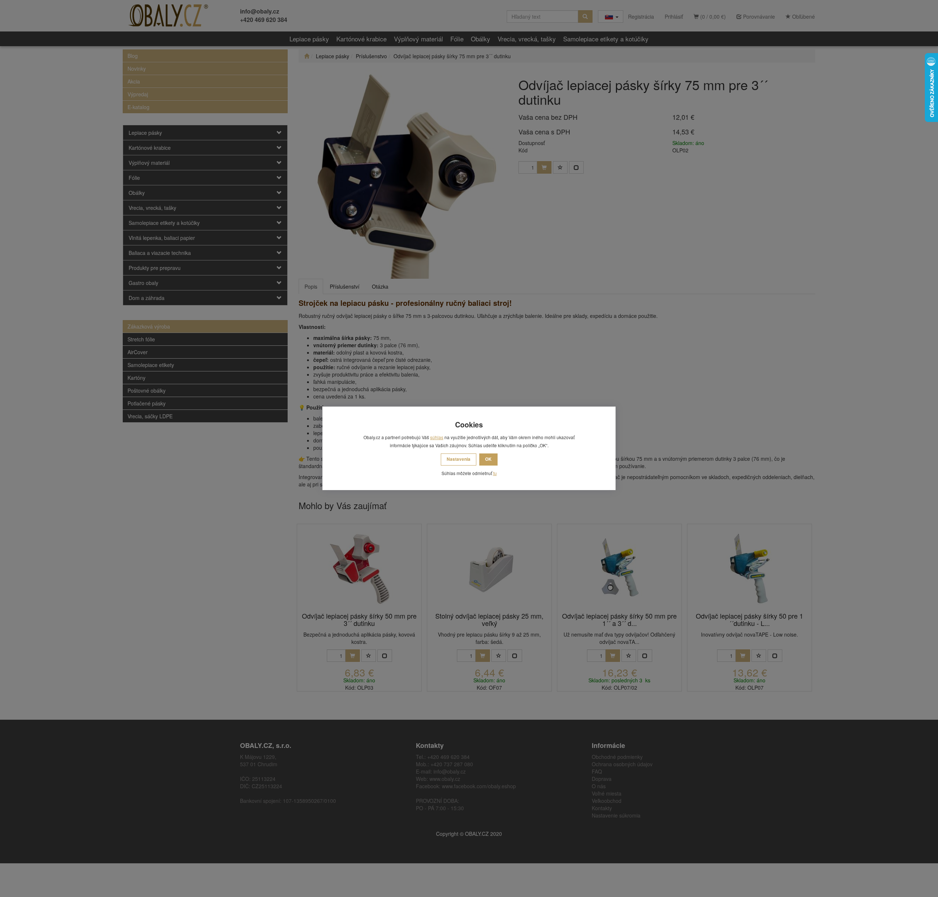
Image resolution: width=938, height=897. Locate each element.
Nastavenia (458, 459)
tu (495, 473)
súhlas (436, 437)
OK (488, 459)
